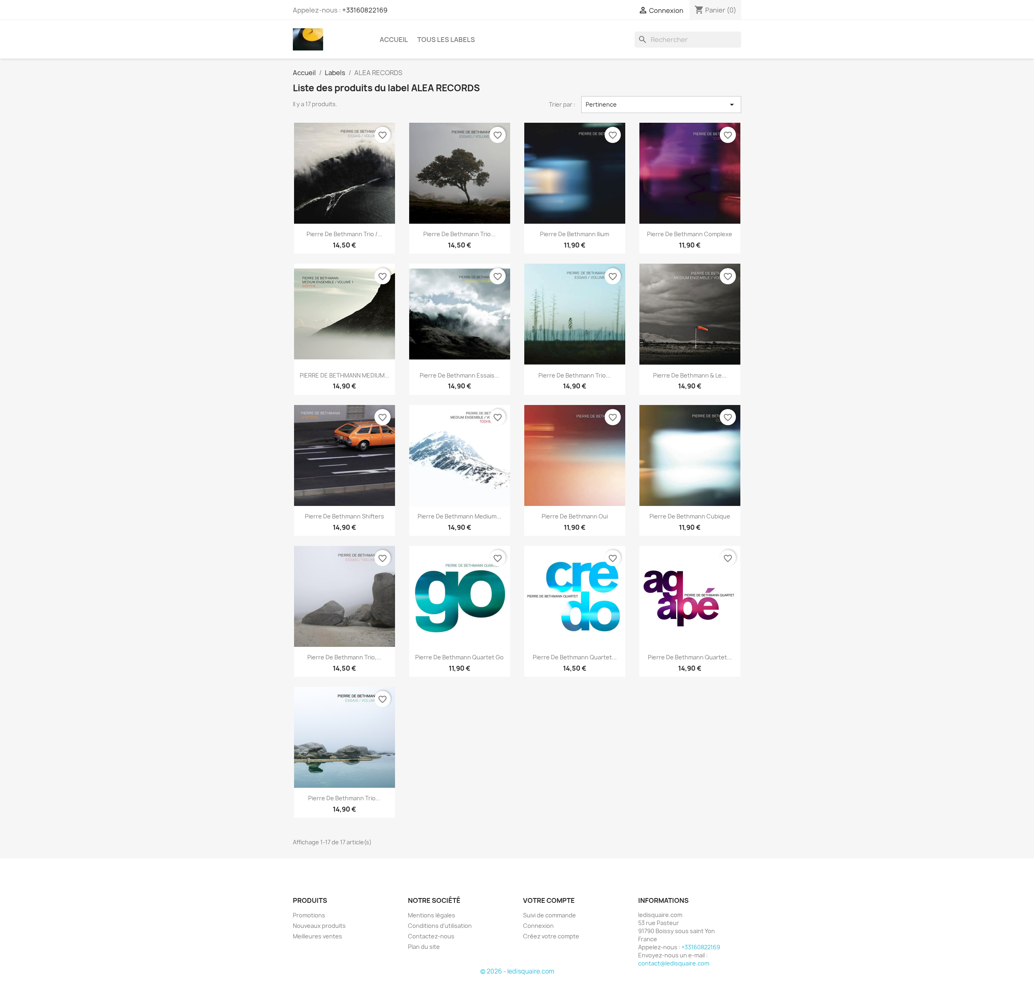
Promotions (309, 915)
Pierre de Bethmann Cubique (689, 516)
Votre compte (549, 900)
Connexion (538, 926)
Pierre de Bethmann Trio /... (344, 234)
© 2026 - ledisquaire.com (517, 971)
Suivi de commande (549, 915)
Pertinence (661, 104)
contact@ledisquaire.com (673, 963)
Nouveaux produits (319, 926)
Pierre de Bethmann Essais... (459, 375)
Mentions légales (431, 915)
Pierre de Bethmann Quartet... (575, 657)
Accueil (394, 39)
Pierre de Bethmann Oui (575, 516)
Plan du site (424, 947)
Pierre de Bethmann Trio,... (344, 657)
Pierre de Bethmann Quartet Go (459, 657)
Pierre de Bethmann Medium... (459, 516)
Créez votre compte (551, 936)
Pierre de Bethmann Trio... (459, 234)
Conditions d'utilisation (440, 926)
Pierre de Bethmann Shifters (344, 516)
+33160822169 (364, 10)
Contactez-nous (431, 936)
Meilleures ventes (317, 936)
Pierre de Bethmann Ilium (574, 234)
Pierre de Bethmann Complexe (689, 234)
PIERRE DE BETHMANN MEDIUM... (344, 375)
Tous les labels (446, 39)
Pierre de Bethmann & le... (690, 375)
